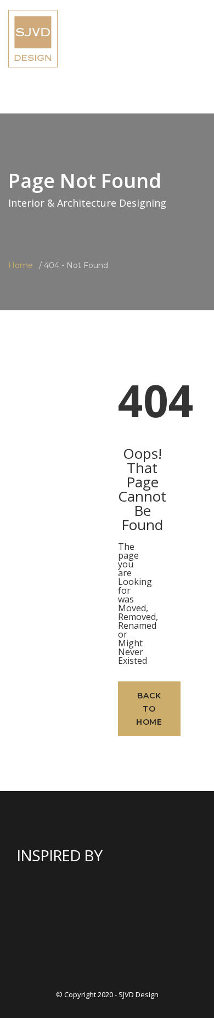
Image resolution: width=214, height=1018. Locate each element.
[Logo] (33, 37)
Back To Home (149, 709)
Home (20, 265)
